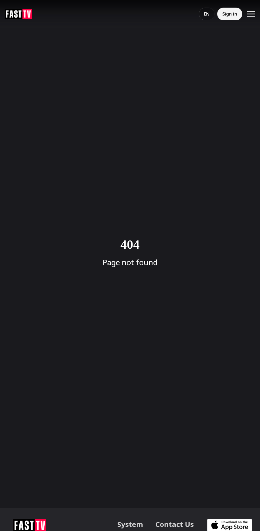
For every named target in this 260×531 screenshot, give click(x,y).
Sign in (229, 14)
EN (207, 14)
